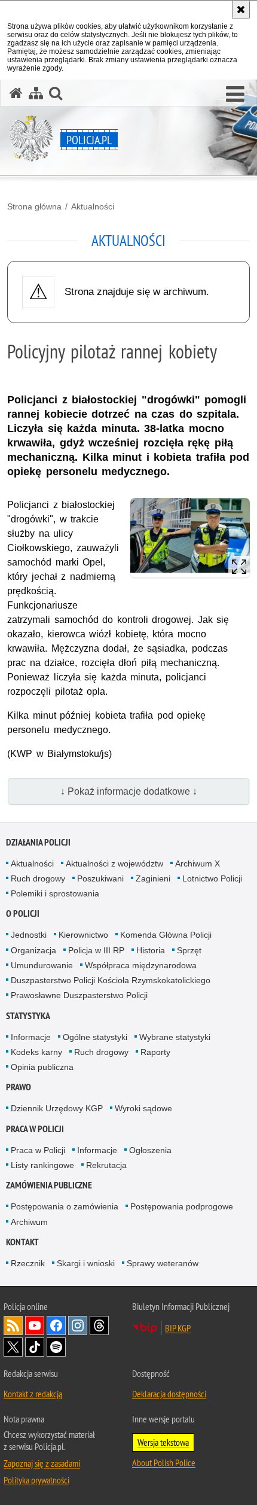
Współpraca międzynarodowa (141, 965)
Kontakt (22, 1242)
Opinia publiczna (42, 1067)
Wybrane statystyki (174, 1037)
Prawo (18, 1087)
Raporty (155, 1052)
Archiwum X (197, 863)
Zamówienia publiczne (49, 1185)
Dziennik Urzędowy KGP (57, 1108)
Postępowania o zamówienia (64, 1206)
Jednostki (29, 935)
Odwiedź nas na (34, 1325)
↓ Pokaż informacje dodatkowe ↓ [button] (128, 791)
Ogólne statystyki (95, 1037)
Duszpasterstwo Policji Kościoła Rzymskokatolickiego (110, 980)
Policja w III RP (96, 950)
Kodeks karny (36, 1052)
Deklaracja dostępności (169, 1394)
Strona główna (34, 206)
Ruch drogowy (38, 878)
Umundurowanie (42, 965)
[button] (235, 94)
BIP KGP (178, 1328)
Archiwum (29, 1222)
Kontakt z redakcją (33, 1394)
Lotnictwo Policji (212, 878)
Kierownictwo (83, 935)
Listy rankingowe (42, 1165)
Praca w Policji (35, 1129)
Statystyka (28, 1016)
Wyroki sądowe (143, 1108)
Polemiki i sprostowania (55, 893)
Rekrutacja (106, 1165)
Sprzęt (189, 950)
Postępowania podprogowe (181, 1206)
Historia (150, 950)
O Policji (22, 913)
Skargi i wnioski (86, 1263)
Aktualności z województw (114, 863)
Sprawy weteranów (162, 1263)
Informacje (31, 1037)
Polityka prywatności (36, 1480)
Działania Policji (38, 842)
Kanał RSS (13, 1325)
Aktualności (92, 206)
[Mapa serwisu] (36, 93)
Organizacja (33, 950)
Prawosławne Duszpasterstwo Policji (79, 995)
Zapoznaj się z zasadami (42, 1463)
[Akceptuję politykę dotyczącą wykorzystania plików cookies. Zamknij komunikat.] (241, 9)
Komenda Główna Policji (166, 935)
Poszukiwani (100, 878)
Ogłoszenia (150, 1150)
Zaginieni (153, 878)
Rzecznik (28, 1263)
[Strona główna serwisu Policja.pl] (16, 93)
